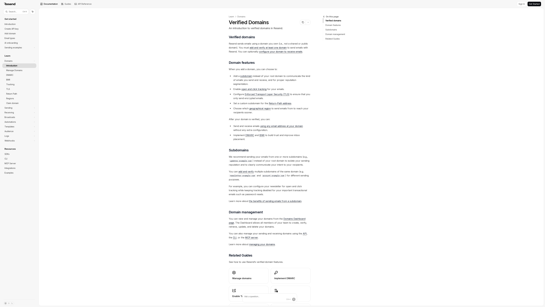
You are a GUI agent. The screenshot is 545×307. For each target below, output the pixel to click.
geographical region (260, 108)
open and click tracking (254, 89)
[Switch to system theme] (5, 303)
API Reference (85, 4)
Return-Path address (280, 103)
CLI (234, 237)
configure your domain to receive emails (280, 51)
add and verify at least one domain (268, 47)
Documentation (51, 4)
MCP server (251, 237)
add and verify (246, 171)
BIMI (262, 135)
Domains (241, 16)
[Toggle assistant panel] (32, 11)
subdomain (246, 76)
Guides (68, 4)
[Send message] (293, 299)
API (305, 233)
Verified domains (333, 20)
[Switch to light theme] (8, 303)
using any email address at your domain (281, 126)
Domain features (333, 25)
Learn (231, 16)
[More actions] (308, 22)
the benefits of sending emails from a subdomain (275, 201)
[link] (249, 276)
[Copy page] (303, 22)
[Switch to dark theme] (12, 303)
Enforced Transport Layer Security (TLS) (267, 94)
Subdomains (331, 29)
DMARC (249, 135)
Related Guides (332, 39)
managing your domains (262, 244)
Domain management (335, 34)
